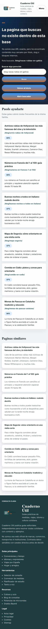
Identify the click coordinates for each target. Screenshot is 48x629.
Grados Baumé (10, 603)
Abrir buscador (24, 96)
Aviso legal (9, 613)
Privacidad (8, 616)
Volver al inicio (24, 88)
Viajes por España (12, 562)
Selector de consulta (13, 575)
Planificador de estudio (14, 581)
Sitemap (7, 623)
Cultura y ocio (10, 594)
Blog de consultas (12, 597)
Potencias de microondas (15, 600)
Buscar (24, 79)
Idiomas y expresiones (14, 559)
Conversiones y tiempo (14, 556)
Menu (41, 8)
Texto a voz (9, 584)
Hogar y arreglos (11, 565)
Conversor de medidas (14, 578)
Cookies (7, 620)
